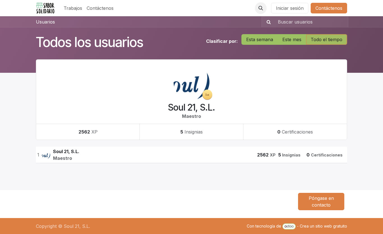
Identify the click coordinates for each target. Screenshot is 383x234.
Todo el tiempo (326, 39)
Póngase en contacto (321, 201)
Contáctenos (328, 8)
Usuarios (45, 22)
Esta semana (259, 39)
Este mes (291, 39)
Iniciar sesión (290, 8)
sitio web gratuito (331, 226)
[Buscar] (267, 22)
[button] (261, 8)
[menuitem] (72, 8)
